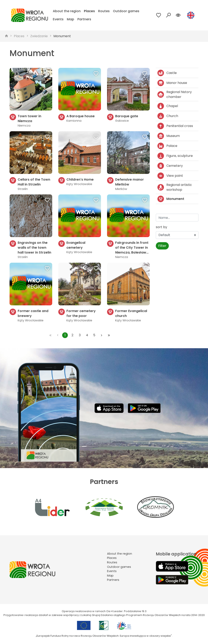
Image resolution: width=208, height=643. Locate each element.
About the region (67, 11)
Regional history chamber (179, 94)
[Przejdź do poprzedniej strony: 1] (58, 335)
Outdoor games (126, 11)
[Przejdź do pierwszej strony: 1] (50, 335)
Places (89, 11)
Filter (162, 245)
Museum (173, 135)
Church (172, 116)
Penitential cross (179, 126)
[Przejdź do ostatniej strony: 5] (109, 335)
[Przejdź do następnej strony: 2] (101, 335)
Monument (62, 36)
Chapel (172, 106)
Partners (84, 19)
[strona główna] (6, 36)
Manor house (176, 82)
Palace (171, 145)
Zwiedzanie (39, 36)
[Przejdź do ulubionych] (159, 15)
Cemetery (174, 165)
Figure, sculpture (179, 155)
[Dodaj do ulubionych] (47, 74)
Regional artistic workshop (179, 187)
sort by (161, 227)
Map (70, 19)
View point (174, 175)
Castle (171, 72)
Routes (104, 11)
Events (58, 19)
